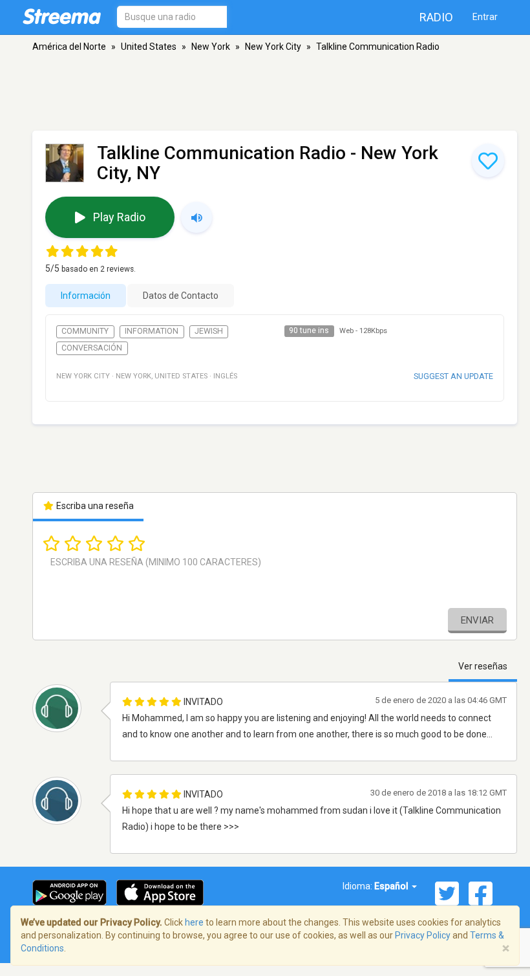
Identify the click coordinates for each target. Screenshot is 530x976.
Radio (436, 17)
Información (86, 295)
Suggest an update (453, 376)
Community (85, 331)
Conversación (91, 347)
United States (148, 46)
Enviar (477, 620)
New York (210, 46)
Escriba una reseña (94, 506)
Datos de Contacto (180, 295)
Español (392, 886)
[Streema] (62, 16)
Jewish (209, 331)
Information (151, 331)
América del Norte (69, 46)
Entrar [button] (485, 17)
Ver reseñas (482, 666)
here (194, 922)
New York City (273, 46)
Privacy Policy (422, 935)
